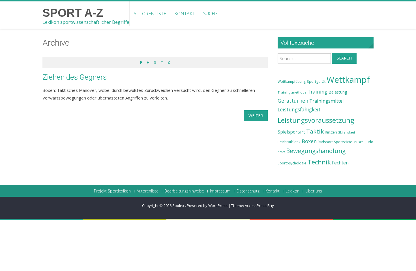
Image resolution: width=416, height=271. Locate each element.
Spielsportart (291, 132)
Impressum (220, 191)
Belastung (338, 92)
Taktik (315, 131)
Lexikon (292, 191)
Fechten (340, 163)
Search (344, 58)
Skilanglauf (346, 132)
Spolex (178, 205)
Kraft (281, 152)
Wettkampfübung (292, 81)
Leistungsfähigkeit (299, 109)
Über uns (313, 191)
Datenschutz (248, 191)
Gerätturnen (293, 100)
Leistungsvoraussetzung (316, 120)
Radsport (325, 141)
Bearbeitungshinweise (184, 191)
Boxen (309, 141)
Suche (210, 13)
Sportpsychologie (292, 163)
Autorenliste (150, 13)
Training (317, 91)
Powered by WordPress (207, 205)
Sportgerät (316, 81)
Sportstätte (343, 141)
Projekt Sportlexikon (112, 191)
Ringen (331, 132)
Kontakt (184, 13)
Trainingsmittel (326, 101)
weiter (255, 115)
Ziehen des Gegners (74, 77)
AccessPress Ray (259, 205)
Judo (369, 141)
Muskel (358, 142)
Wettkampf (348, 79)
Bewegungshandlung (316, 151)
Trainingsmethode (292, 92)
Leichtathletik (289, 141)
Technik (319, 162)
